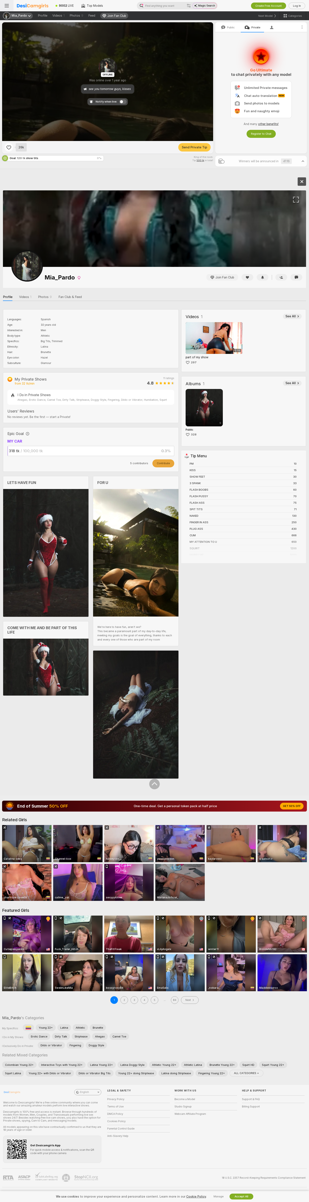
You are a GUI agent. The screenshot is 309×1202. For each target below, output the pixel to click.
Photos (76, 15)
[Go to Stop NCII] (86, 1177)
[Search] (189, 6)
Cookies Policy (116, 1121)
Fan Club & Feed (70, 297)
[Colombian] (28, 1027)
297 (194, 362)
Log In (297, 5)
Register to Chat (261, 133)
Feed (91, 15)
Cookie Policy (196, 1196)
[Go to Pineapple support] (66, 1178)
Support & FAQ (251, 1099)
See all (290, 316)
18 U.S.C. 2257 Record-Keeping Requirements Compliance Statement (264, 1177)
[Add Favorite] (9, 147)
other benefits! (268, 124)
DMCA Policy (115, 1113)
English (84, 1092)
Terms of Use (115, 1106)
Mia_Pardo (11, 1018)
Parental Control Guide (121, 1128)
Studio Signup (183, 1106)
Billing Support (251, 1106)
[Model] (302, 181)
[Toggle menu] (6, 5)
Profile (42, 15)
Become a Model (184, 1099)
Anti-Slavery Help (117, 1136)
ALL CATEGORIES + (246, 1073)
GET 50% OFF (292, 806)
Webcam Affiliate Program (190, 1113)
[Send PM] (296, 277)
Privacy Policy (115, 1099)
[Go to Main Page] (32, 5)
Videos (58, 15)
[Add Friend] (281, 277)
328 (194, 434)
